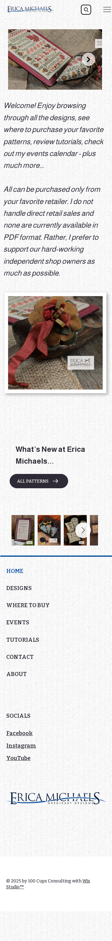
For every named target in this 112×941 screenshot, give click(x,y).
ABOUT (16, 674)
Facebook (19, 733)
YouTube (18, 758)
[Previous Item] (22, 59)
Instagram (21, 745)
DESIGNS (19, 588)
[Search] (86, 10)
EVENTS (17, 622)
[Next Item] (88, 59)
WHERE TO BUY (28, 605)
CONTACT (20, 657)
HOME (14, 571)
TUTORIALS (22, 639)
